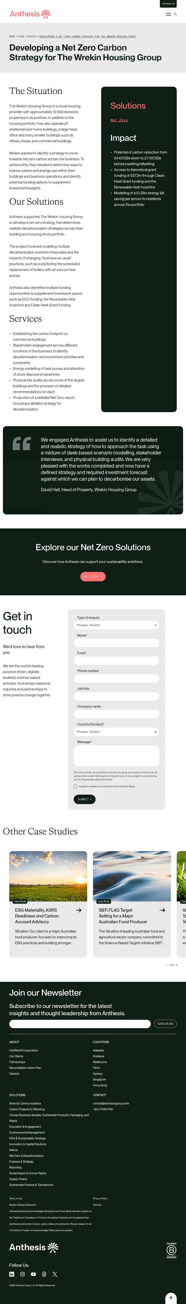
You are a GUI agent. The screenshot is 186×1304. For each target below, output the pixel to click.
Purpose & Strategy (21, 1161)
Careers (14, 1073)
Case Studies (27, 36)
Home (12, 36)
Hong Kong (100, 1085)
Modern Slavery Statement (22, 1205)
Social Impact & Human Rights (27, 1173)
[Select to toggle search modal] (175, 14)
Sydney (98, 1073)
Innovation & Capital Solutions (27, 1144)
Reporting (15, 1167)
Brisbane (98, 1056)
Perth (96, 1068)
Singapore (99, 1079)
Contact (99, 1095)
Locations (101, 1042)
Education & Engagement (25, 1126)
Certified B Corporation (23, 1050)
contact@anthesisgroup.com (111, 1103)
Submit (83, 799)
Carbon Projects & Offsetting (27, 1109)
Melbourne (100, 1062)
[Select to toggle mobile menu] (168, 14)
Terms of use (15, 1198)
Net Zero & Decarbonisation (26, 1156)
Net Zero (91, 576)
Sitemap (97, 1205)
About (14, 1042)
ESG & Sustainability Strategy (27, 1138)
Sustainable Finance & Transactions (31, 1185)
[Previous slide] (176, 965)
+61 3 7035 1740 (103, 1109)
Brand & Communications (25, 1103)
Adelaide (98, 1050)
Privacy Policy (100, 1198)
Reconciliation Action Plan (25, 1068)
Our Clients (16, 1056)
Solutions (17, 1095)
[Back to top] (171, 1298)
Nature (13, 1150)
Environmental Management (27, 1132)
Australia (166, 4)
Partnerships (17, 1062)
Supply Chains (18, 1179)
